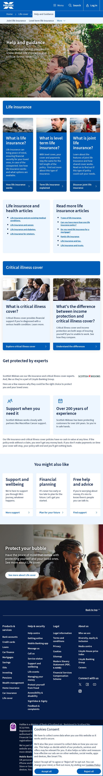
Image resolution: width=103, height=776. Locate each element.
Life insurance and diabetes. (23, 229)
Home (9, 14)
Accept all (47, 771)
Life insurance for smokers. (22, 233)
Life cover (23, 14)
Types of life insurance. (71, 217)
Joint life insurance (16, 20)
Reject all (89, 771)
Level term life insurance (41, 20)
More (59, 20)
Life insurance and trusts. (72, 245)
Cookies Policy (93, 764)
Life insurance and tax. (71, 241)
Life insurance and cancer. (22, 225)
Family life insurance (70, 236)
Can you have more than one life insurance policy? (75, 223)
